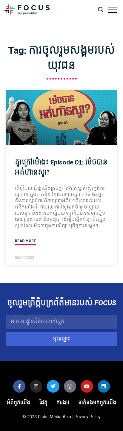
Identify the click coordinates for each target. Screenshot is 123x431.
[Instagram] (36, 386)
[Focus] (27, 11)
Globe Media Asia (54, 417)
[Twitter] (53, 386)
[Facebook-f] (19, 386)
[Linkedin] (104, 386)
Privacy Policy (88, 417)
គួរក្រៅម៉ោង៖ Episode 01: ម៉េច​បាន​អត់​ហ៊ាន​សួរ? (61, 167)
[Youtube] (87, 386)
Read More (25, 241)
